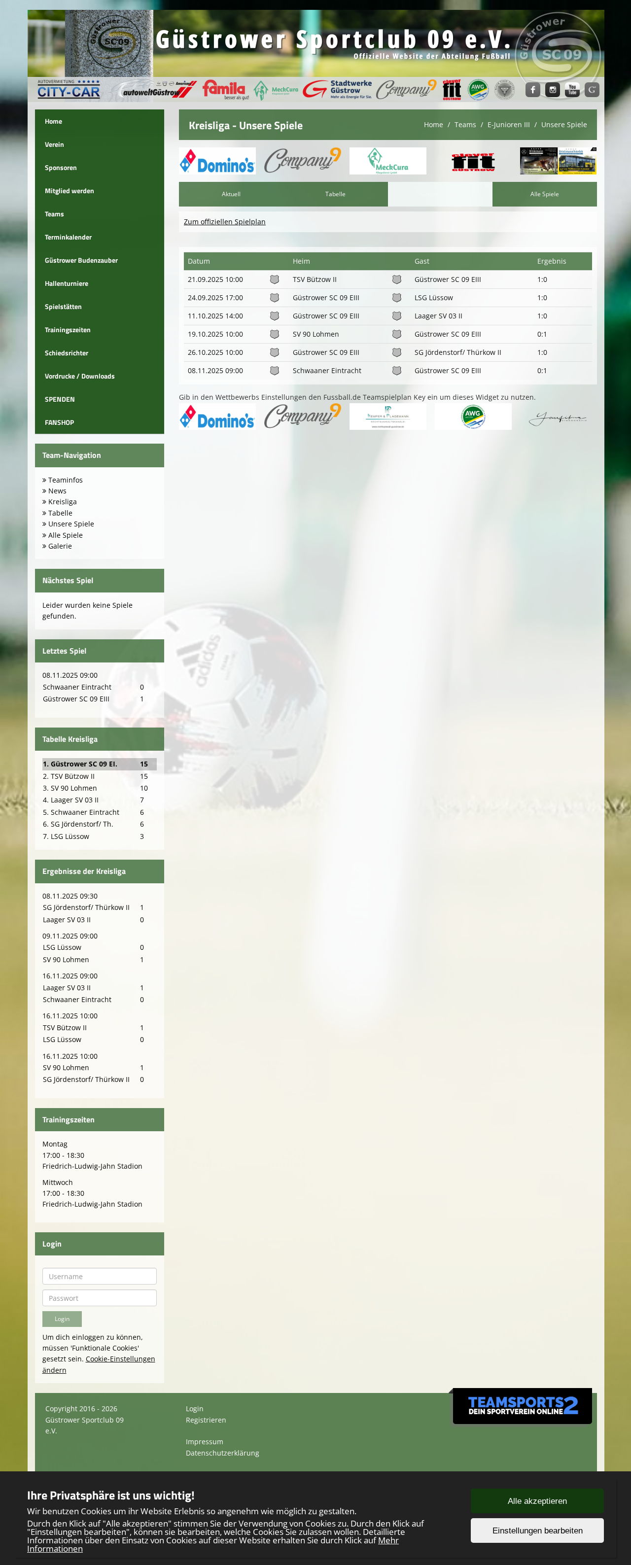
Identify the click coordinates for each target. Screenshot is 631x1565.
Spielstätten (63, 306)
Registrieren (206, 1420)
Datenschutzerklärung (222, 1453)
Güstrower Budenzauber (81, 260)
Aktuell (231, 194)
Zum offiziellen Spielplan (225, 221)
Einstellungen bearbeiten (537, 1530)
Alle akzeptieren (537, 1501)
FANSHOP (59, 422)
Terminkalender (68, 237)
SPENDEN (60, 399)
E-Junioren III (509, 124)
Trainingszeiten (68, 329)
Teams (54, 214)
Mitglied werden (69, 190)
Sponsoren (61, 167)
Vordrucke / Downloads (80, 376)
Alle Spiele (544, 194)
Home (53, 121)
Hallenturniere (66, 283)
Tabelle (335, 194)
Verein (54, 144)
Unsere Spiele (564, 124)
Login (195, 1408)
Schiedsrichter (66, 353)
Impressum (204, 1441)
